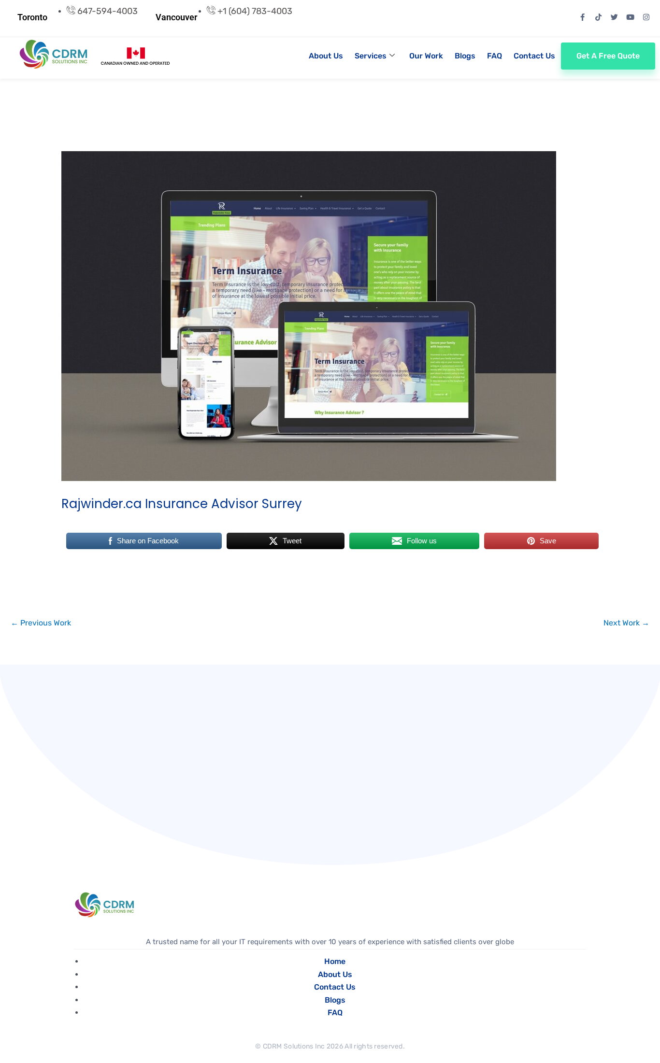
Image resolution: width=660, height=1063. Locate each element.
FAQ (494, 55)
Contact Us (534, 55)
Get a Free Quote (608, 55)
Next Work (626, 622)
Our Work (426, 55)
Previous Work (41, 622)
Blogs (465, 55)
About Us (326, 55)
